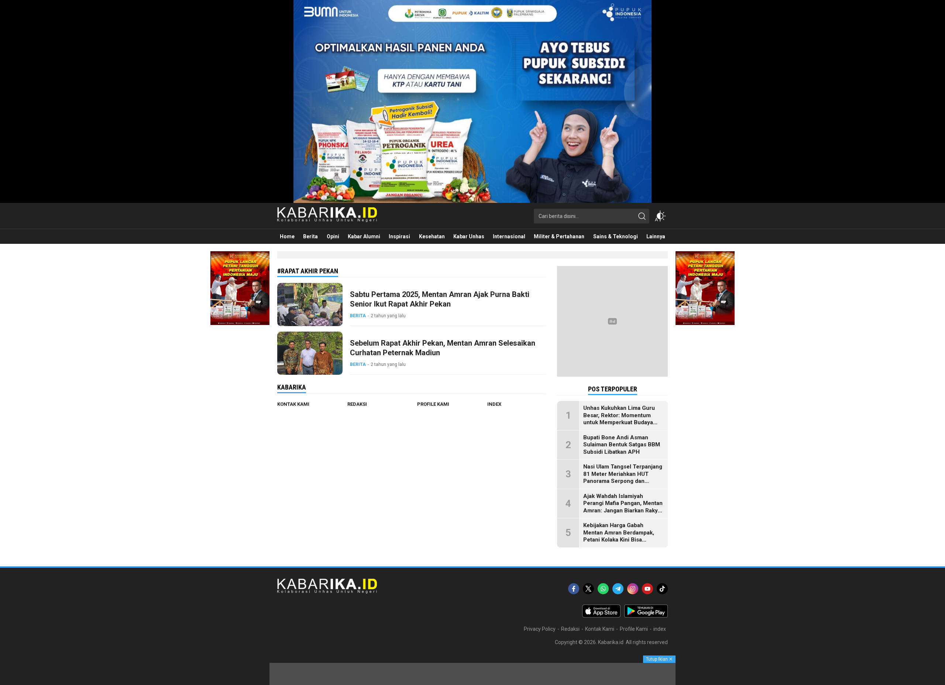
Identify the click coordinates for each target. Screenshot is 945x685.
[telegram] (617, 588)
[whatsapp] (603, 588)
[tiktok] (662, 588)
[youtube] (647, 588)
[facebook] (573, 588)
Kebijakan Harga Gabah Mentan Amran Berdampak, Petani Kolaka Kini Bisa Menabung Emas (618, 536)
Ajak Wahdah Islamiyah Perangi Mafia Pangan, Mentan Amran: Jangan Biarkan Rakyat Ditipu (623, 507)
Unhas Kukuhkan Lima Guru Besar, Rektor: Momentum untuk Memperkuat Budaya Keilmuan (619, 419)
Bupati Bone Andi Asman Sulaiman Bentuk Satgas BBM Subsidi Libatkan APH (621, 444)
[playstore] (646, 616)
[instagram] (632, 588)
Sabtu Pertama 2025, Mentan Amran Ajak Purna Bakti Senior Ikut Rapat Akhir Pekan (439, 299)
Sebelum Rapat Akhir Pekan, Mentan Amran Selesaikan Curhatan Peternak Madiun (442, 348)
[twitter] (588, 588)
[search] (642, 216)
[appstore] (601, 616)
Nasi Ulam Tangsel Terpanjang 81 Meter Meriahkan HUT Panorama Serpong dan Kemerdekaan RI (622, 477)
